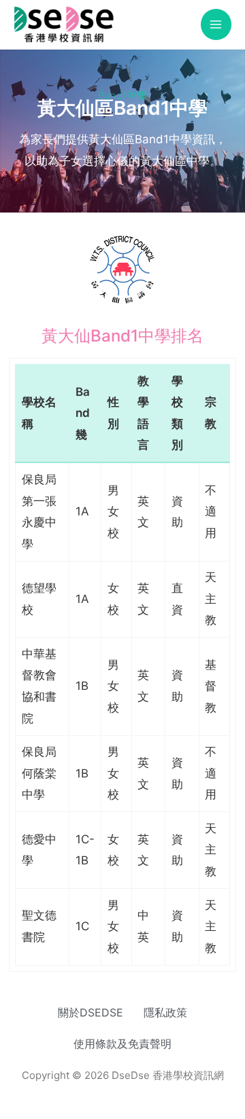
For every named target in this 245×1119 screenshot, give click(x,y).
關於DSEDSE (90, 1012)
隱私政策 (165, 1012)
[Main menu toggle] (216, 24)
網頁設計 (88, 1087)
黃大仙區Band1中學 (122, 108)
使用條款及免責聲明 (123, 1043)
